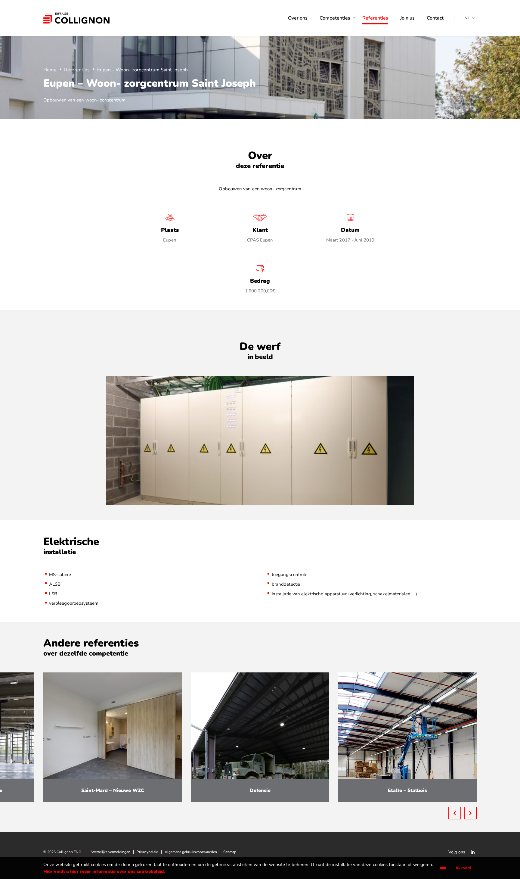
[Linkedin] (472, 852)
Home (50, 70)
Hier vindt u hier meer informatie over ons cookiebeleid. (104, 871)
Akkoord (463, 868)
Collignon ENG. (76, 18)
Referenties (77, 70)
